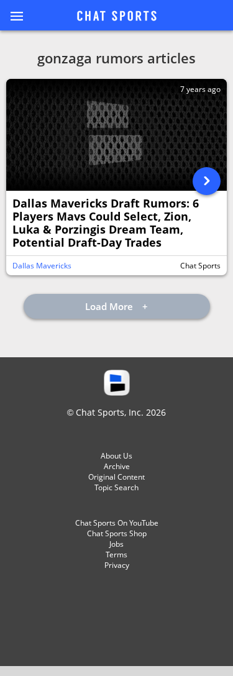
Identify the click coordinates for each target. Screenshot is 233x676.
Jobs (116, 544)
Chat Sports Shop (117, 533)
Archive (117, 466)
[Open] (207, 181)
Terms (116, 554)
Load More (110, 306)
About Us (116, 455)
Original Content (116, 477)
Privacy (116, 565)
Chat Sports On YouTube (116, 523)
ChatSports (117, 17)
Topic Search (116, 487)
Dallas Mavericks (41, 265)
